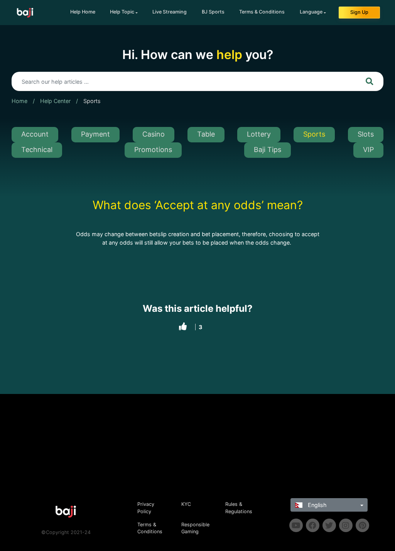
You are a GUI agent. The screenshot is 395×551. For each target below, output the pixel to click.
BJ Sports (213, 12)
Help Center (55, 101)
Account (35, 134)
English (316, 505)
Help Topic (122, 12)
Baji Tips (267, 149)
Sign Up (359, 12)
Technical (36, 149)
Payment (95, 134)
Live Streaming (169, 12)
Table (206, 134)
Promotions (153, 149)
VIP (368, 149)
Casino (153, 134)
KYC (186, 504)
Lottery (259, 134)
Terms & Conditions (262, 12)
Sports (92, 101)
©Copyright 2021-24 (66, 532)
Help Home (82, 12)
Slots (366, 134)
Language (311, 12)
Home (19, 101)
